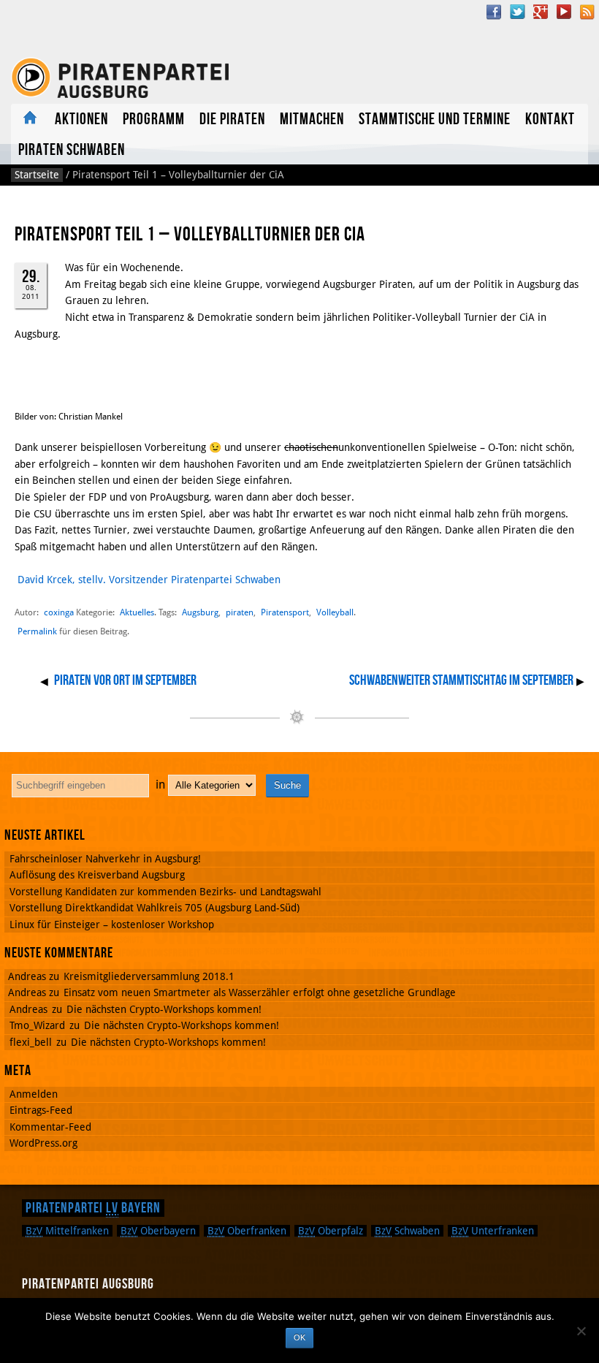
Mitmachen (312, 119)
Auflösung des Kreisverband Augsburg (97, 875)
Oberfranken (246, 1231)
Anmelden (33, 1094)
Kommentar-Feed (50, 1127)
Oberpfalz (330, 1231)
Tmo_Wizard (37, 1025)
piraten (239, 612)
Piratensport (285, 612)
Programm (154, 119)
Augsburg (200, 612)
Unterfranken (492, 1231)
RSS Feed (587, 11)
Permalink (37, 631)
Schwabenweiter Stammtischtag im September (461, 680)
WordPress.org (43, 1143)
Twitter (517, 11)
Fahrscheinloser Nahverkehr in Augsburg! (105, 859)
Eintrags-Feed (40, 1110)
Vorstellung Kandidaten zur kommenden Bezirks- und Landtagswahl (165, 891)
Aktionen (81, 119)
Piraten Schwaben (71, 150)
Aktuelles (29, 119)
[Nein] (580, 1331)
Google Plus (540, 11)
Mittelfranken (67, 1231)
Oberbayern (158, 1231)
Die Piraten (232, 119)
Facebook (493, 11)
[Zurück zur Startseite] (120, 77)
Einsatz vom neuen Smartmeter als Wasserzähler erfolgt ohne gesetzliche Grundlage (260, 992)
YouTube (564, 11)
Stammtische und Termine (435, 119)
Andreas (28, 1009)
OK (299, 1337)
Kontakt (550, 119)
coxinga (59, 612)
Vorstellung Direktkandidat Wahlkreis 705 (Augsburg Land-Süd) (154, 908)
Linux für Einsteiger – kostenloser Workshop (111, 924)
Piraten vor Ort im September (125, 680)
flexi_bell (30, 1042)
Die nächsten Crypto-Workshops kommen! (164, 1009)
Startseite (37, 175)
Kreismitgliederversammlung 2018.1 (149, 976)
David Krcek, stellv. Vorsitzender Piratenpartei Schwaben (149, 579)
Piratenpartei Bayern (93, 1208)
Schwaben (407, 1231)
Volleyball (335, 612)
